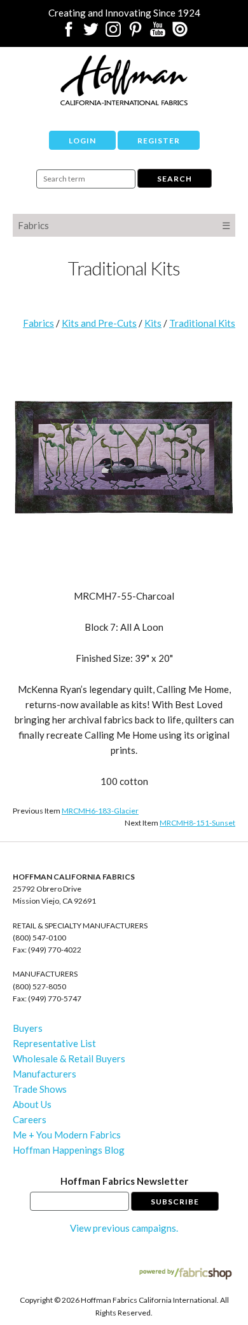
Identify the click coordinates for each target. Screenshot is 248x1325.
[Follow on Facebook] (68, 33)
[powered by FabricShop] (185, 1274)
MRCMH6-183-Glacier (100, 810)
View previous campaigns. (124, 1228)
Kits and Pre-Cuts (99, 323)
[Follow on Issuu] (180, 33)
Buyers (28, 1028)
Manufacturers (44, 1073)
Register (158, 140)
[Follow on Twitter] (91, 33)
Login (82, 140)
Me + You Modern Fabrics (67, 1134)
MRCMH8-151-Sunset (197, 822)
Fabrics (33, 225)
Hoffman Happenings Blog (69, 1150)
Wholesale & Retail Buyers (69, 1058)
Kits (153, 323)
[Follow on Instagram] (113, 33)
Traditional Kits (202, 323)
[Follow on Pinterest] (135, 33)
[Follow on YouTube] (157, 33)
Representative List (54, 1043)
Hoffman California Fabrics (124, 80)
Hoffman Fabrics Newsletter (124, 1181)
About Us (32, 1104)
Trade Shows (40, 1089)
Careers (29, 1119)
